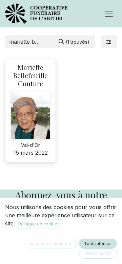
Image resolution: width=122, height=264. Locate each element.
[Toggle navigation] (109, 13)
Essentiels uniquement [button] (51, 243)
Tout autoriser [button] (98, 243)
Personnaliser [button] (98, 253)
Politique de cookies (39, 223)
